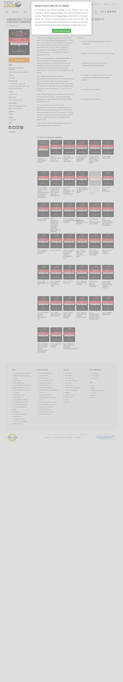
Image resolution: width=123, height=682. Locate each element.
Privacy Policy (62, 16)
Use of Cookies (56, 13)
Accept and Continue (61, 31)
